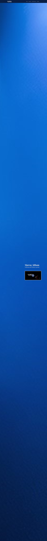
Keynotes (30, 1)
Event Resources (34, 1)
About (27, 1)
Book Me (38, 1)
